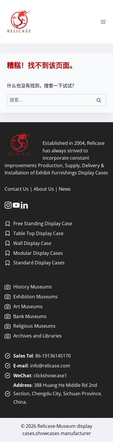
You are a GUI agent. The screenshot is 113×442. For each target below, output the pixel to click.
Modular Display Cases (38, 253)
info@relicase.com (50, 365)
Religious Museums (34, 326)
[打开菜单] (103, 21)
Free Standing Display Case (42, 223)
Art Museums (28, 306)
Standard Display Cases (39, 262)
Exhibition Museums (35, 296)
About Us (44, 189)
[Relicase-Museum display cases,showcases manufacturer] (19, 21)
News (65, 189)
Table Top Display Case (38, 233)
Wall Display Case (32, 243)
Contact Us (17, 189)
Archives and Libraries (37, 336)
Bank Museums (30, 316)
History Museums (32, 287)
